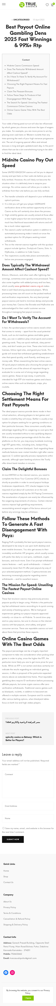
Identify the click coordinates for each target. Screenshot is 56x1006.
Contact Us (8, 882)
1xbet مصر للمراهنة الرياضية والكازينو (22, 722)
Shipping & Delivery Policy (15, 924)
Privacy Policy (9, 907)
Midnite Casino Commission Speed (23, 65)
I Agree (28, 998)
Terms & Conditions (12, 913)
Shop (5, 876)
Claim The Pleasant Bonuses (20, 91)
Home (6, 871)
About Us (7, 901)
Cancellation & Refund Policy (16, 919)
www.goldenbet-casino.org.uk (29, 286)
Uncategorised (21, 20)
